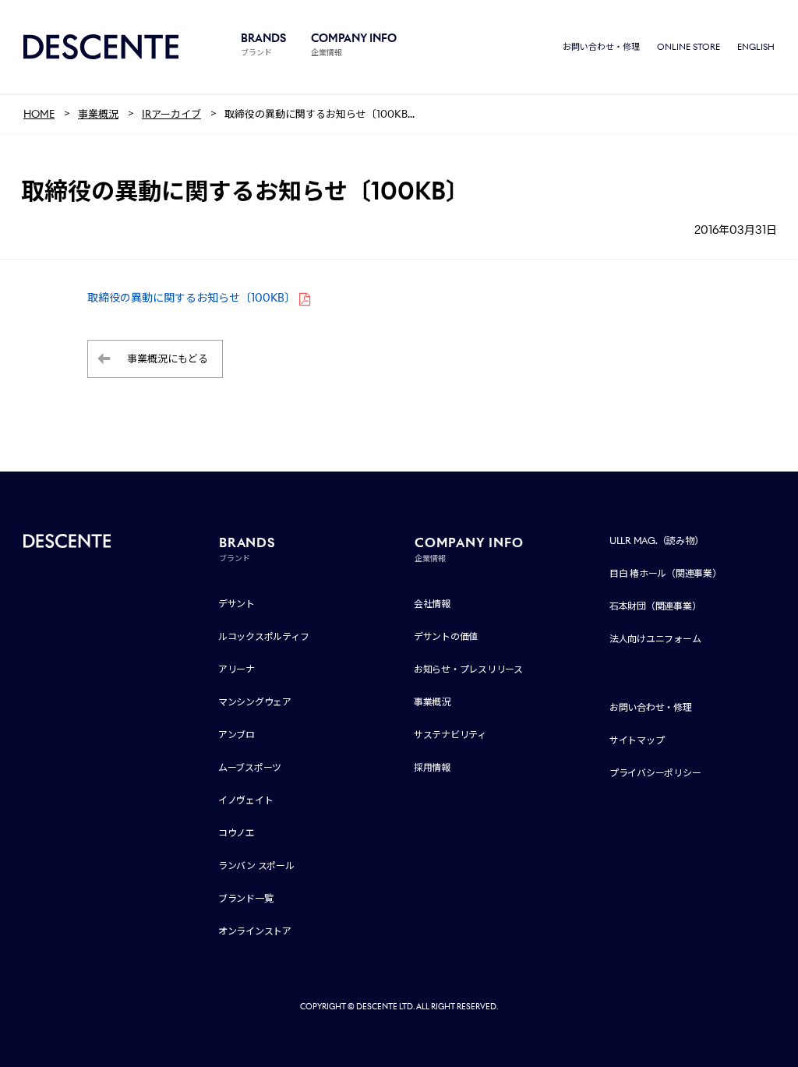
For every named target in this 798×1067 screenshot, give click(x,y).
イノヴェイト (246, 800)
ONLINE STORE (688, 46)
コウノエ (236, 833)
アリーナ (236, 669)
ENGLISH (756, 46)
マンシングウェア (254, 702)
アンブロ (236, 734)
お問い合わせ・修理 (601, 46)
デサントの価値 (446, 636)
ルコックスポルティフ (263, 636)
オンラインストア (254, 931)
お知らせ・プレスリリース (468, 669)
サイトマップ (637, 740)
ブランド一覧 (246, 898)
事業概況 (432, 702)
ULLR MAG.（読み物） (656, 540)
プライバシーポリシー (655, 773)
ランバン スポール (256, 865)
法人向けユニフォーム (655, 639)
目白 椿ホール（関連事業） (665, 573)
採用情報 (432, 767)
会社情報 (432, 603)
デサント (236, 603)
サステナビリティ (450, 734)
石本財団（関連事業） (655, 606)
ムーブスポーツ (249, 767)
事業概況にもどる (167, 359)
